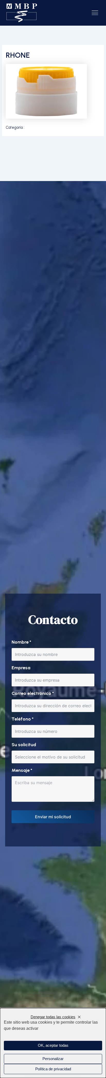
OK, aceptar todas (53, 1045)
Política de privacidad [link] (53, 1069)
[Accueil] (21, 13)
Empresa (21, 668)
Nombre (21, 642)
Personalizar (53, 1059)
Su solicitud (24, 744)
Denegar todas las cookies (53, 1017)
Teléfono (22, 719)
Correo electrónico (33, 693)
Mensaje (22, 770)
